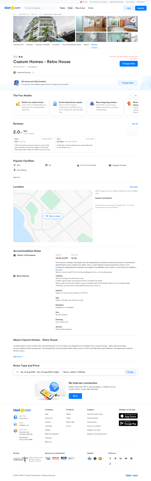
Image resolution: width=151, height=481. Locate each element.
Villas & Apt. (70, 422)
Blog (46, 414)
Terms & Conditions (94, 426)
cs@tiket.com (24, 425)
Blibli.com (48, 442)
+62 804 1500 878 (25, 434)
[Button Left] (130, 132)
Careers (48, 422)
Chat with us (23, 418)
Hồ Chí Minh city (24, 14)
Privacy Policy (92, 422)
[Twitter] (115, 458)
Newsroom (49, 418)
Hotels (68, 418)
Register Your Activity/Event (97, 434)
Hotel (14, 14)
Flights (68, 414)
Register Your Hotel (93, 430)
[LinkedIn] (120, 458)
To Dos (68, 426)
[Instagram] (131, 458)
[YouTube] (126, 458)
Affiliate (47, 430)
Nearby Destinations (103, 198)
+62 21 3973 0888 (25, 440)
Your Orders (130, 2)
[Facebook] (110, 458)
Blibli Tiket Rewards (116, 2)
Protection (48, 438)
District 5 (34, 14)
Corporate (48, 426)
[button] (53, 216)
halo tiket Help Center (95, 414)
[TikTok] (110, 463)
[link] (128, 8)
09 (40, 14)
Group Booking (92, 418)
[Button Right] (135, 132)
